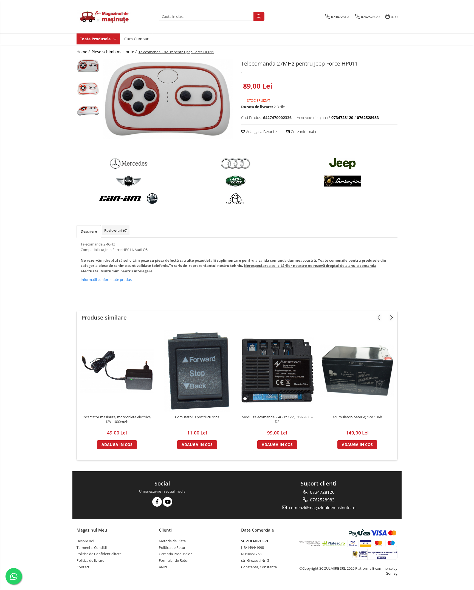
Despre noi (85, 540)
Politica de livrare (90, 560)
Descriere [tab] (89, 231)
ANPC (163, 566)
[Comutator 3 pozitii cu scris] (197, 371)
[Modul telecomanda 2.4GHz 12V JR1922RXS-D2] (277, 370)
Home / (84, 51)
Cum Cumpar (136, 38)
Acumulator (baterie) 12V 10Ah (357, 417)
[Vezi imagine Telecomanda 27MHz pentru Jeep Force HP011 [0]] (88, 66)
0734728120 (322, 492)
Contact (83, 566)
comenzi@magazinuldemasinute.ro (322, 507)
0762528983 (322, 500)
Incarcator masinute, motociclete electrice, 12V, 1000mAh (117, 419)
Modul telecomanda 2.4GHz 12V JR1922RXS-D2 (277, 419)
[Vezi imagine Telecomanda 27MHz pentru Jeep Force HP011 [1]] (88, 88)
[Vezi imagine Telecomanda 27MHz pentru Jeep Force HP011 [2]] (88, 111)
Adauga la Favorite (261, 131)
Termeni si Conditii (92, 547)
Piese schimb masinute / (115, 51)
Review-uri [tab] (115, 230)
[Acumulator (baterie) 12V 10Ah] (357, 371)
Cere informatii (303, 131)
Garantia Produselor (175, 553)
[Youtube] (167, 502)
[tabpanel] (168, 99)
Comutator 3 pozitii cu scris (197, 417)
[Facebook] (157, 502)
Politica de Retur (172, 547)
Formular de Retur (174, 560)
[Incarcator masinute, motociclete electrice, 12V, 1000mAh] (117, 371)
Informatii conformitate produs (106, 279)
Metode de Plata (172, 540)
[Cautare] (258, 16)
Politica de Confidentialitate (99, 553)
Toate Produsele (96, 38)
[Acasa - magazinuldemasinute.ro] (104, 16)
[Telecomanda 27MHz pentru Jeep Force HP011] (168, 99)
